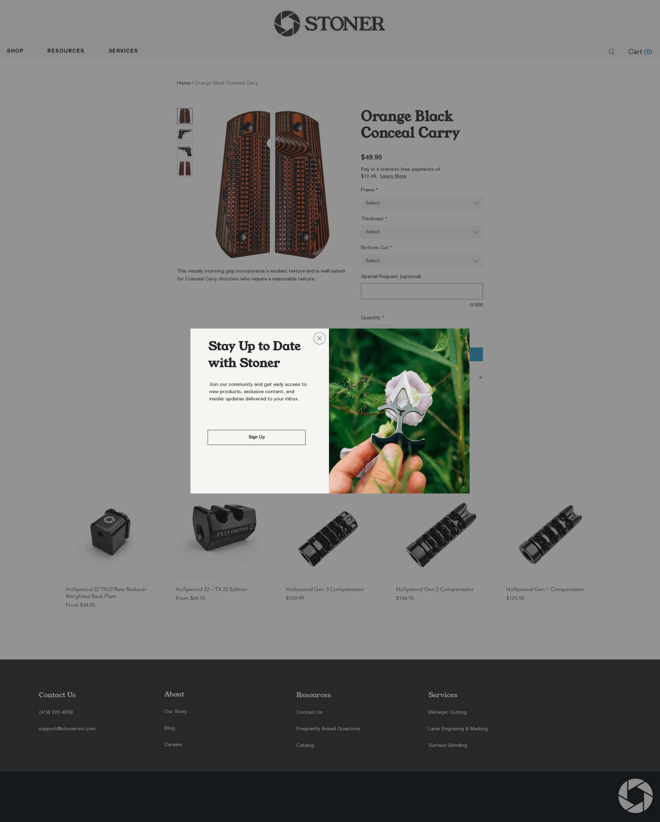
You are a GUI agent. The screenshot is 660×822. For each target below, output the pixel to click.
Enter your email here (242, 438)
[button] (320, 338)
